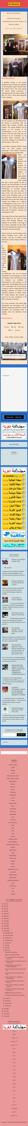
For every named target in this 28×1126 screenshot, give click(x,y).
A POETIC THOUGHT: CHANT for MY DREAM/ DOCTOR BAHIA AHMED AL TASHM (18, 691)
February (7, 1003)
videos (12, 891)
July (6, 945)
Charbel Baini (12, 795)
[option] (14, 352)
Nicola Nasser (12, 858)
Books (12, 789)
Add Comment (17, 28)
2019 (5, 918)
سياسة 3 (14, 1055)
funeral (13, 825)
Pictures (13, 863)
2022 (5, 911)
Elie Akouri (13, 811)
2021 (5, 913)
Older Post (18, 417)
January (7, 1005)
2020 (5, 916)
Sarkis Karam (12, 877)
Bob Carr (13, 786)
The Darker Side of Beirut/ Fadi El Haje (18, 614)
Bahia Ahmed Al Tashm (13, 778)
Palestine (13, 861)
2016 (5, 926)
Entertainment (12, 814)
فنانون (14, 1097)
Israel (13, 830)
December (8, 933)
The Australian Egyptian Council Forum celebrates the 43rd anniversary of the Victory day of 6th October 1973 (18, 649)
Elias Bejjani (13, 808)
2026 (5, 904)
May (6, 950)
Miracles (13, 847)
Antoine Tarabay (13, 764)
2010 (5, 1016)
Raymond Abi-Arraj (13, 869)
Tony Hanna (13, 885)
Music (12, 852)
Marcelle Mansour (13, 13)
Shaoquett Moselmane (12, 880)
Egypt (12, 806)
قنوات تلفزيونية (14, 1115)
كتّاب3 (14, 1069)
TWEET (14, 327)
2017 (5, 923)
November (8, 935)
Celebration (13, 792)
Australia (13, 770)
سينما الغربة (14, 1104)
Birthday (13, 784)
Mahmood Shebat (12, 839)
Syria (13, 883)
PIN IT (11, 330)
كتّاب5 (14, 1076)
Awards (13, 773)
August (7, 942)
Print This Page (14, 444)
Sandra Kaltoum (13, 874)
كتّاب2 (14, 1066)
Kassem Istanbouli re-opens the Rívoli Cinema (18, 582)
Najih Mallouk (12, 855)
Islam (13, 828)
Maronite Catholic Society (12, 844)
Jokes (13, 833)
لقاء (14, 1094)
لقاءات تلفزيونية (14, 1045)
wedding (13, 894)
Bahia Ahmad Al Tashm (13, 775)
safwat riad (13, 872)
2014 (5, 931)
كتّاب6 (14, 1080)
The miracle (8, 567)
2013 (5, 1008)
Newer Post (10, 417)
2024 (5, 908)
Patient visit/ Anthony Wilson (12, 954)
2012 (5, 1011)
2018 (5, 921)
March (7, 1000)
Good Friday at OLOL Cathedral (17, 598)
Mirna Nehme (12, 850)
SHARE (7, 327)
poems (12, 866)
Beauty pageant (13, 781)
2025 (5, 906)
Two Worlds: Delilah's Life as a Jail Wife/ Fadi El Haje (17, 630)
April (6, 998)
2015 (5, 928)
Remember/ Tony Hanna (11, 952)
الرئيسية (14, 1030)
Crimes (13, 800)
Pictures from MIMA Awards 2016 (18, 560)
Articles (13, 767)
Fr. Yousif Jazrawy (12, 822)
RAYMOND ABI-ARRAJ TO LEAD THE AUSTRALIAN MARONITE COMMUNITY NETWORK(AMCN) (18, 669)
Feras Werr (13, 819)
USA (13, 888)
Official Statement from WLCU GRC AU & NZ (17, 710)
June (6, 947)
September (8, 940)
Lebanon (13, 836)
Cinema (13, 797)
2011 (5, 1013)
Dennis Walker (12, 803)
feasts (13, 817)
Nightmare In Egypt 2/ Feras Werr (13, 992)
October (7, 938)
